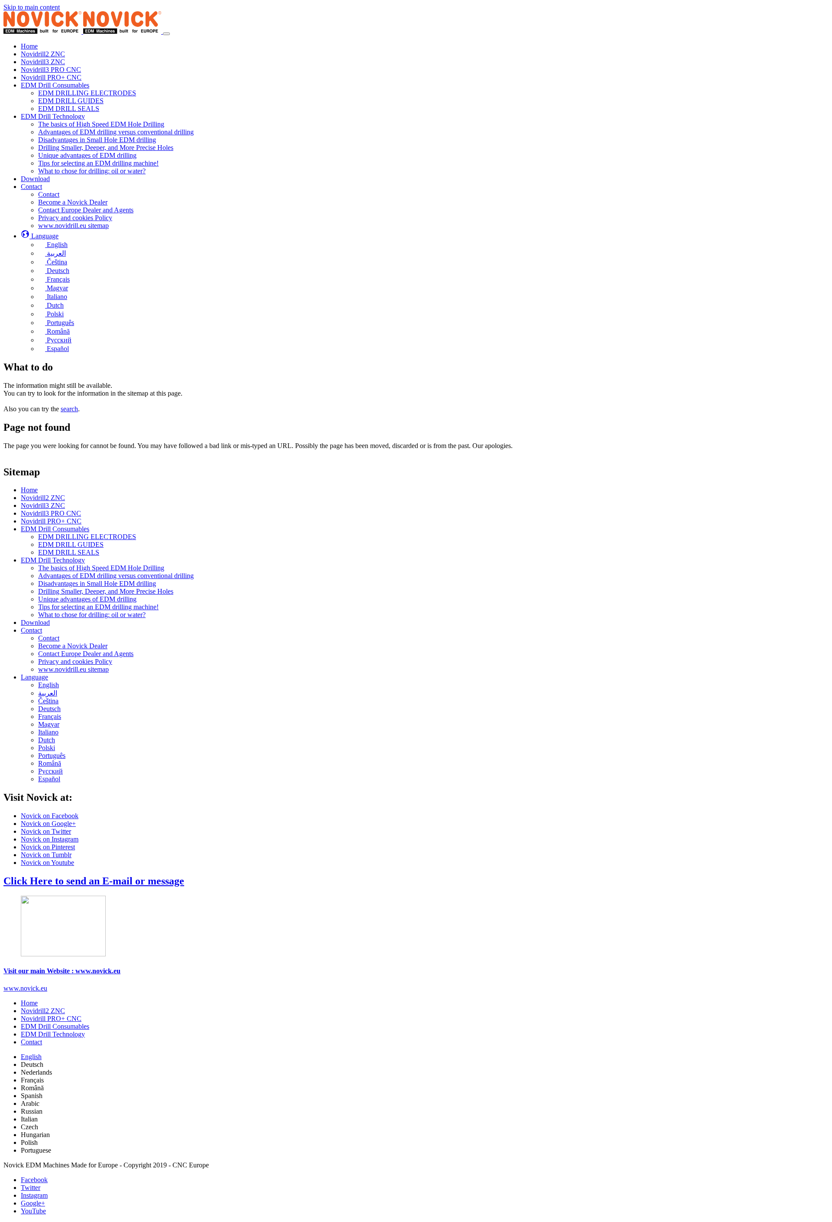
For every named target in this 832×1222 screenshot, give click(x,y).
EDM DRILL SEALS (68, 552)
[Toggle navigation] (166, 33)
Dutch (46, 740)
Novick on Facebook (49, 815)
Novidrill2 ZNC (43, 497)
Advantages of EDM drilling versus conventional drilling (116, 575)
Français (49, 716)
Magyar (48, 724)
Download (35, 622)
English (48, 685)
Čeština (48, 701)
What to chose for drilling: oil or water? (92, 614)
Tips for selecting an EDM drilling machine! (98, 607)
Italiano (48, 732)
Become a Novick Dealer (72, 646)
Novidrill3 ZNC (43, 505)
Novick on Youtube (47, 862)
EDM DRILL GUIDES (71, 544)
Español (49, 779)
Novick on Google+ (48, 823)
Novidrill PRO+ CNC (51, 521)
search (69, 409)
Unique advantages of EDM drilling (87, 599)
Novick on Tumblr (46, 854)
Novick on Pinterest (48, 847)
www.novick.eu (25, 988)
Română (49, 763)
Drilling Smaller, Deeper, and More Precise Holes (105, 591)
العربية (47, 693)
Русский (50, 771)
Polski (46, 747)
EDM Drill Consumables (55, 529)
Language (34, 677)
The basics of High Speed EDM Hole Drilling (101, 568)
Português (51, 755)
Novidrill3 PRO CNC (51, 513)
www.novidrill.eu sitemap (73, 669)
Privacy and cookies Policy (75, 661)
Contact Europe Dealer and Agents (85, 653)
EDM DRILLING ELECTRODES (87, 536)
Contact (31, 630)
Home (29, 490)
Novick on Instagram (49, 839)
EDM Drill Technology (53, 560)
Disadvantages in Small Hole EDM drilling (97, 583)
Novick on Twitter (46, 831)
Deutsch (49, 708)
